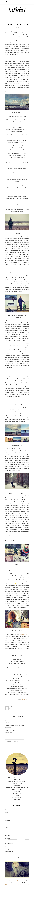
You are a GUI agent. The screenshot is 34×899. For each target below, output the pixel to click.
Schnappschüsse (9, 843)
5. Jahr (6, 832)
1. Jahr (6, 822)
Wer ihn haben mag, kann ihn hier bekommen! (17, 884)
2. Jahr (6, 824)
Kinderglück (8, 820)
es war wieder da (24, 634)
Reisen (6, 841)
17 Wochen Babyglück (10, 730)
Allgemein (20, 21)
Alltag (6, 812)
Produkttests (8, 835)
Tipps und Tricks (9, 851)
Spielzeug (7, 846)
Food (6, 815)
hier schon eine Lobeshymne (16, 881)
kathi (12, 707)
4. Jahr (13, 21)
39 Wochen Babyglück (10, 720)
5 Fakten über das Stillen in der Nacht (14, 725)
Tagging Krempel (9, 849)
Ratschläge (7, 838)
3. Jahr (6, 827)
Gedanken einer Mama (10, 818)
